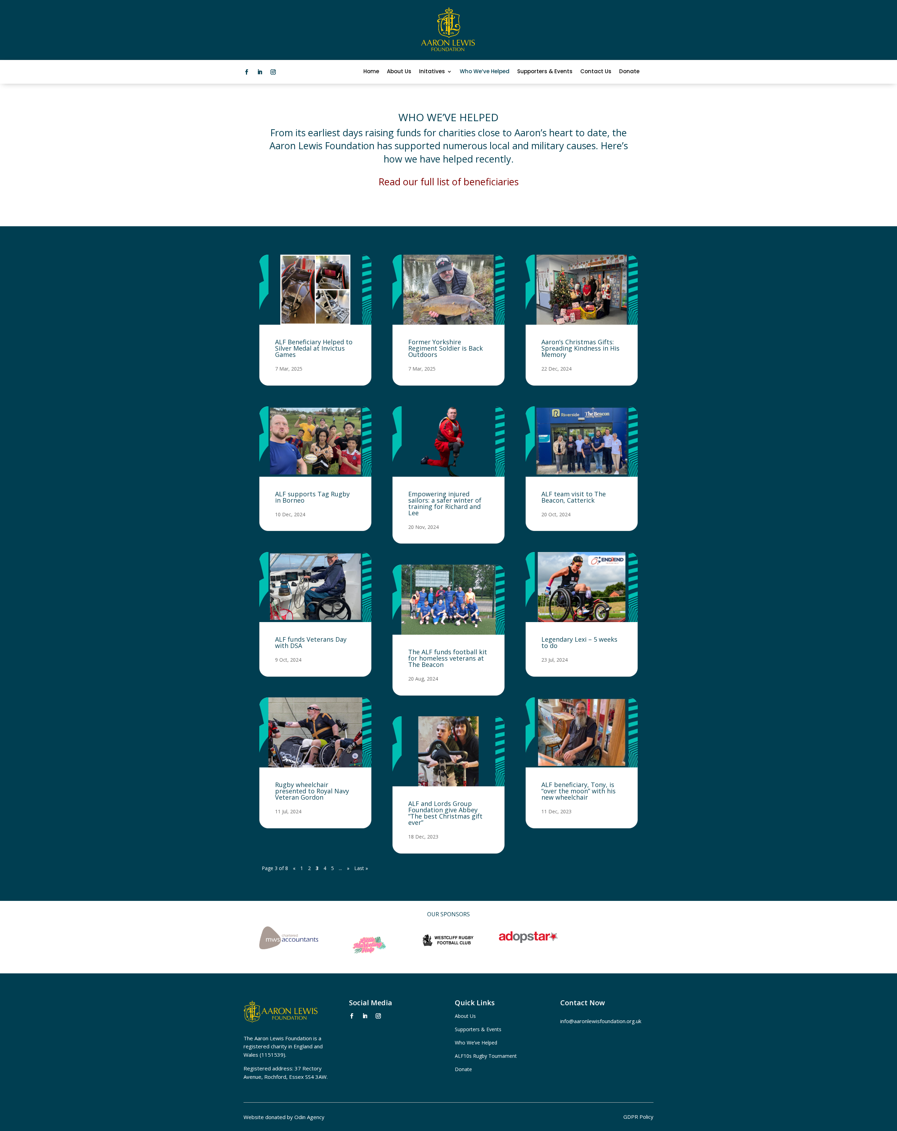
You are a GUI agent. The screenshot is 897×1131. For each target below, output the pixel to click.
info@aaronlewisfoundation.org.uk (600, 1021)
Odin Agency (309, 1116)
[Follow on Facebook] (246, 72)
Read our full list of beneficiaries (448, 181)
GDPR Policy (638, 1117)
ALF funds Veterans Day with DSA (311, 642)
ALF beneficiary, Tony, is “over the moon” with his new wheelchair (578, 790)
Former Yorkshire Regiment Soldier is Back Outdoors (445, 348)
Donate (629, 72)
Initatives (432, 72)
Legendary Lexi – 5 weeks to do (579, 642)
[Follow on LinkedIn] (259, 72)
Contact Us (595, 72)
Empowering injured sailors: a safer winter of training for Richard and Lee (444, 503)
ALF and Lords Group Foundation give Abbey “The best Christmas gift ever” (445, 813)
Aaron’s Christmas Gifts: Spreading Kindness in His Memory (580, 348)
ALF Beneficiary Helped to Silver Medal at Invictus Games (313, 348)
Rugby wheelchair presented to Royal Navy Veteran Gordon (312, 790)
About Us (399, 72)
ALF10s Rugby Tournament (486, 1056)
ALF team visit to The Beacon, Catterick (573, 497)
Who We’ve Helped (484, 72)
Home (371, 72)
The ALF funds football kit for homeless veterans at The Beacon (447, 658)
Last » (361, 868)
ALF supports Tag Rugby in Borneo (312, 497)
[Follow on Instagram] (273, 72)
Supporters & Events (545, 72)
